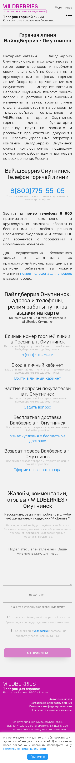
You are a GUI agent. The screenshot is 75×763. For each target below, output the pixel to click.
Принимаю (37, 757)
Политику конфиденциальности (24, 748)
